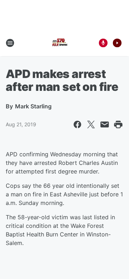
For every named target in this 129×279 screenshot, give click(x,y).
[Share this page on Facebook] (77, 124)
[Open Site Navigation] (10, 43)
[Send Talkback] (103, 43)
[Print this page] (118, 124)
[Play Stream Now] (117, 43)
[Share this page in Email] (105, 124)
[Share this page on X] (91, 124)
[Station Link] (59, 42)
